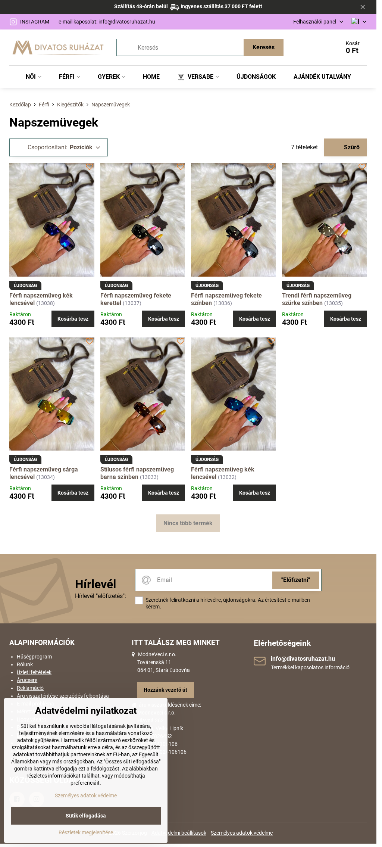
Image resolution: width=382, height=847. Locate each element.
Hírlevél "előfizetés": (100, 596)
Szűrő (351, 147)
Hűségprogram (34, 657)
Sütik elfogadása (86, 816)
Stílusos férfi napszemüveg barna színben (137, 473)
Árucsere (27, 680)
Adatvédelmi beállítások (178, 833)
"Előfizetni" (295, 579)
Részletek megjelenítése (86, 832)
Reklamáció (30, 688)
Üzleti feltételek (34, 672)
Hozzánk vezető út (165, 690)
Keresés (264, 47)
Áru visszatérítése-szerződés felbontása (63, 696)
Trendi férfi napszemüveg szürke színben (316, 299)
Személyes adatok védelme (242, 833)
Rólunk (25, 664)
